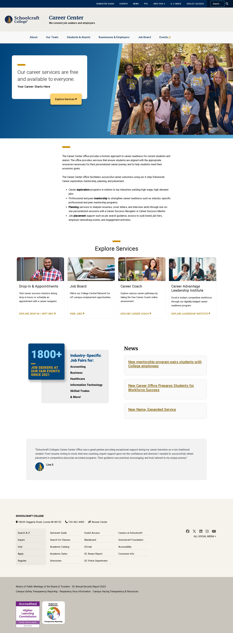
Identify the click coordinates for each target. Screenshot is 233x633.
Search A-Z (24, 532)
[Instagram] (207, 531)
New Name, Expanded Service (152, 409)
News (136, 4)
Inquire (21, 539)
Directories (55, 560)
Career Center (66, 18)
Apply (20, 553)
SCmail (88, 546)
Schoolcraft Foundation (130, 539)
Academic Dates (58, 553)
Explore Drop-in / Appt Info (36, 313)
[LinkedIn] (201, 531)
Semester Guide (105, 4)
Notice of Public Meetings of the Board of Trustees (43, 586)
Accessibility (124, 546)
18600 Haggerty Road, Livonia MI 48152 (39, 522)
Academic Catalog (59, 546)
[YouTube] (214, 531)
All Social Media (204, 536)
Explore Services (65, 99)
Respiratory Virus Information (75, 591)
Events (124, 4)
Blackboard (90, 539)
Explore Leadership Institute (189, 313)
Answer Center (99, 522)
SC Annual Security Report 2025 (89, 586)
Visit (20, 546)
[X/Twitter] (194, 531)
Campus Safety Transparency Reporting (37, 591)
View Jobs (76, 313)
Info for (159, 4)
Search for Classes (60, 539)
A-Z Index (176, 4)
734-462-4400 (76, 522)
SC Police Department (95, 560)
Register (22, 560)
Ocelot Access (195, 4)
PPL (146, 4)
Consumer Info (126, 553)
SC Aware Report (93, 553)
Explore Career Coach (135, 313)
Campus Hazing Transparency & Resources (115, 591)
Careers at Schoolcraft (130, 532)
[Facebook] (188, 531)
